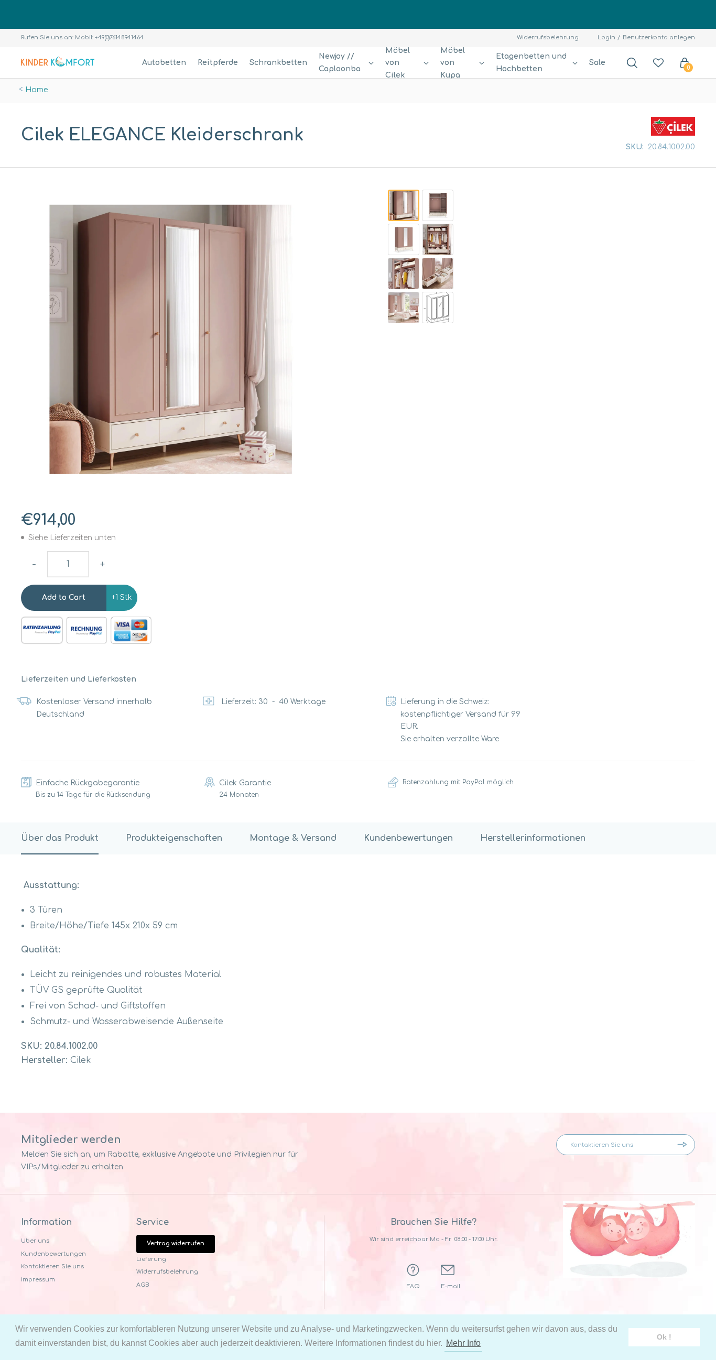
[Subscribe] (684, 1144)
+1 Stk (122, 597)
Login (606, 37)
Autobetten (164, 63)
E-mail (450, 1286)
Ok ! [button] (664, 1337)
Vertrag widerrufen (175, 1243)
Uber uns (35, 1240)
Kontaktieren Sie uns (52, 1266)
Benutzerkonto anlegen (659, 37)
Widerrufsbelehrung (548, 37)
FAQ (413, 1286)
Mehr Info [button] (463, 1343)
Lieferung (151, 1259)
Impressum (38, 1279)
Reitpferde (218, 63)
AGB (142, 1284)
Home (36, 90)
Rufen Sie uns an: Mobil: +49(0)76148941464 (82, 37)
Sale (597, 63)
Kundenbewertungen (53, 1254)
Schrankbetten (278, 63)
